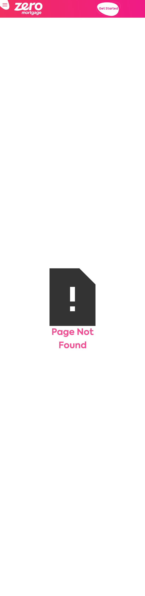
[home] (28, 9)
